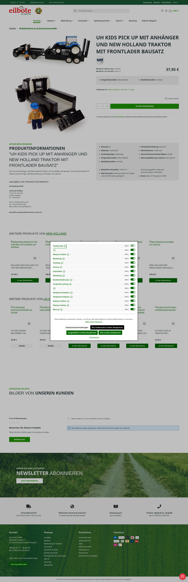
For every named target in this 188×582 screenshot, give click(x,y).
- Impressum (94, 337)
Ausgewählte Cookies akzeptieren (82, 332)
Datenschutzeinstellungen (77, 327)
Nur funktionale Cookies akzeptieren (107, 327)
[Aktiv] (132, 245)
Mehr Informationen (93, 322)
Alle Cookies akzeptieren (110, 332)
